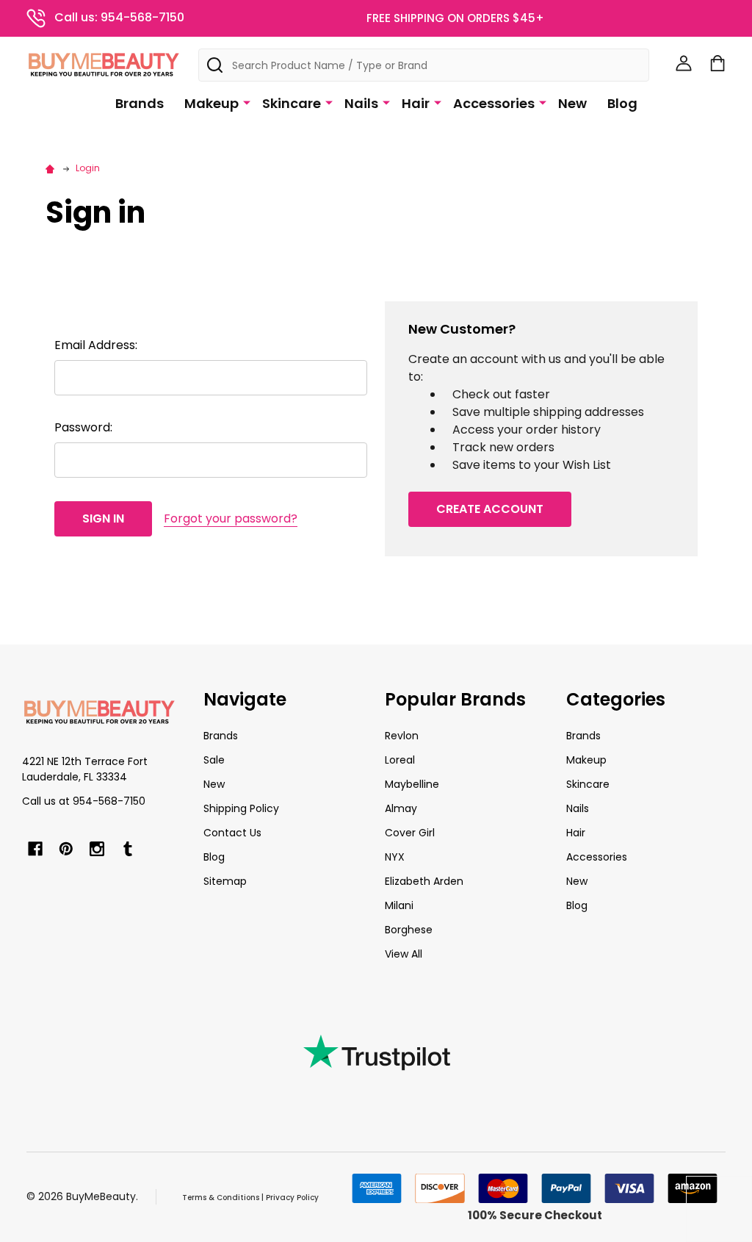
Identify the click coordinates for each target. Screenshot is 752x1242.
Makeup (211, 103)
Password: (83, 427)
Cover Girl (410, 832)
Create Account (489, 508)
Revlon (402, 735)
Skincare (291, 103)
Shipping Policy (241, 808)
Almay (401, 808)
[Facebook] (35, 849)
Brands (139, 103)
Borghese (409, 929)
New (572, 103)
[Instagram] (97, 849)
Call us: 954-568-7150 (119, 17)
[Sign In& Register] (684, 63)
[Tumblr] (128, 849)
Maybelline (412, 784)
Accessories (494, 103)
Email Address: (95, 345)
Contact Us (232, 832)
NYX (395, 857)
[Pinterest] (66, 849)
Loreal (400, 760)
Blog (622, 103)
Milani (399, 905)
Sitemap (225, 881)
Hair (416, 103)
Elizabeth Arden (424, 881)
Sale (214, 760)
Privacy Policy (292, 1197)
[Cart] (717, 63)
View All (403, 954)
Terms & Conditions (220, 1197)
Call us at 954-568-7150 (83, 801)
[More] (246, 102)
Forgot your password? (230, 518)
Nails (361, 103)
